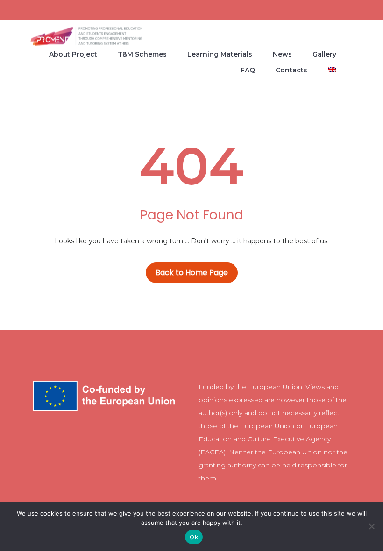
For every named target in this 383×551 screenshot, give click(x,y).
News (282, 54)
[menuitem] (332, 69)
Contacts (291, 70)
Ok (194, 537)
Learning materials (219, 54)
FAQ (248, 70)
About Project (73, 54)
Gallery (324, 54)
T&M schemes (142, 54)
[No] (371, 526)
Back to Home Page (192, 272)
